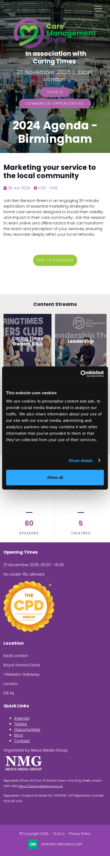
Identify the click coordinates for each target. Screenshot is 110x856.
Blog (18, 735)
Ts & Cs (59, 834)
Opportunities (27, 729)
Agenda (21, 718)
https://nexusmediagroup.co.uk (40, 786)
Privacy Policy (80, 834)
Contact (22, 741)
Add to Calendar (55, 260)
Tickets (55, 92)
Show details (81, 460)
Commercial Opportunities (55, 103)
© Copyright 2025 (34, 834)
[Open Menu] (98, 8)
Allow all (55, 477)
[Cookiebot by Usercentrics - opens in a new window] (80, 373)
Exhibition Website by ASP (61, 844)
